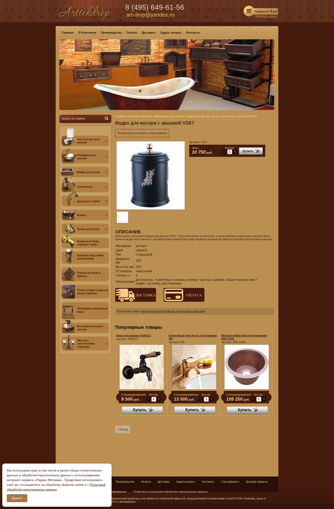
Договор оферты (257, 481)
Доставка (163, 481)
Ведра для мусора (153, 311)
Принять (17, 498)
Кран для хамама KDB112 (133, 335)
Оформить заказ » (266, 16)
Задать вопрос (185, 481)
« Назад (122, 429)
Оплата (146, 481)
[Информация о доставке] (135, 300)
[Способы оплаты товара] (180, 300)
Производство (125, 481)
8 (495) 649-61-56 (154, 7)
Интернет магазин (140, 116)
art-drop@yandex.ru (150, 15)
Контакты (208, 481)
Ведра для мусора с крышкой (186, 311)
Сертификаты (230, 481)
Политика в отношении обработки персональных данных (170, 491)
